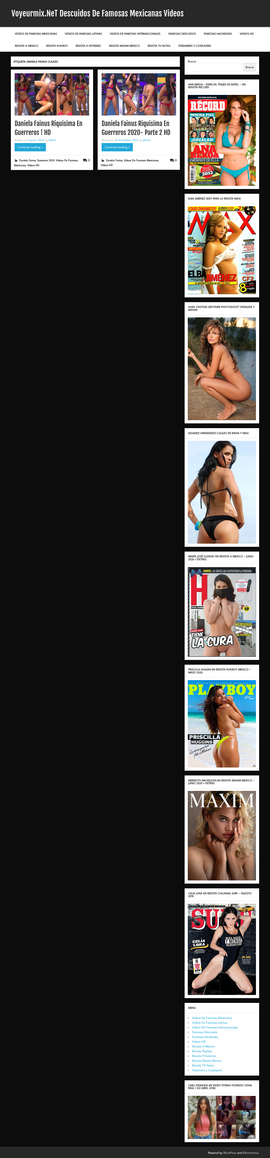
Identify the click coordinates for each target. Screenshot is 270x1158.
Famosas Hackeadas (218, 33)
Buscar (192, 61)
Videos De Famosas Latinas (83, 33)
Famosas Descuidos (182, 33)
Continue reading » (30, 147)
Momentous (251, 1153)
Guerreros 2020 (46, 160)
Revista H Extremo (88, 46)
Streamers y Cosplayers (194, 46)
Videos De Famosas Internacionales (135, 33)
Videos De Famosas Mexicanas (36, 33)
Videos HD (247, 33)
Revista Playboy (57, 46)
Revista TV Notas (159, 46)
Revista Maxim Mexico (124, 46)
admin (52, 140)
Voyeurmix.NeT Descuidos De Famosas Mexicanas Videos (97, 13)
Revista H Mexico (26, 46)
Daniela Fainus (27, 160)
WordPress (229, 1153)
